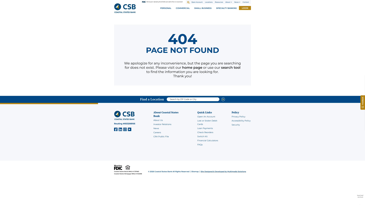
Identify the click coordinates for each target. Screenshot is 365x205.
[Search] (188, 2)
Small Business (203, 8)
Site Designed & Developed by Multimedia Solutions (223, 172)
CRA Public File (161, 136)
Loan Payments (205, 128)
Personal (165, 8)
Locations (209, 2)
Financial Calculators (207, 140)
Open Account (197, 2)
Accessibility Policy (241, 120)
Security (236, 125)
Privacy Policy (238, 116)
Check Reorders (205, 132)
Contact (246, 2)
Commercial (183, 8)
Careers (157, 132)
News (236, 2)
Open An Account (206, 116)
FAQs (200, 144)
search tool (230, 67)
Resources (219, 2)
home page (192, 67)
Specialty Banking (226, 8)
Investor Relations (162, 124)
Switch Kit (202, 136)
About (227, 2)
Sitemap (195, 172)
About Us (158, 120)
